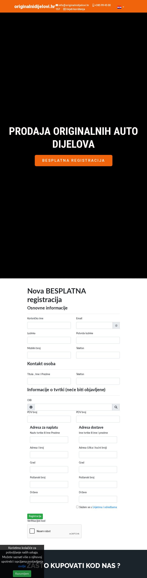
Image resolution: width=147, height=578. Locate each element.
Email (79, 318)
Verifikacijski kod (36, 521)
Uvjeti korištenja (75, 9)
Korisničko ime (35, 318)
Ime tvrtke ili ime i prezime (93, 433)
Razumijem (22, 573)
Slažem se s (98, 507)
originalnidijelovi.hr (34, 6)
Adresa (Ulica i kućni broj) (93, 448)
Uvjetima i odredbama (105, 507)
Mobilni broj (34, 348)
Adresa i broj (37, 448)
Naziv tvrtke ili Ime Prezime (45, 433)
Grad (32, 462)
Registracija (35, 516)
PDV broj (32, 412)
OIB (29, 400)
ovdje (22, 566)
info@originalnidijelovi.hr (74, 5)
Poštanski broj (37, 477)
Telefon (80, 348)
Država (34, 492)
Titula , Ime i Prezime (38, 374)
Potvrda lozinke (84, 333)
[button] (120, 7)
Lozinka (31, 333)
